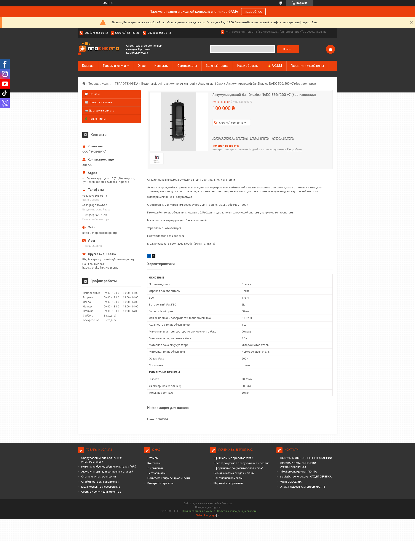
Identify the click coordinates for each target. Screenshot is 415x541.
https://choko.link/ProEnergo (100, 267)
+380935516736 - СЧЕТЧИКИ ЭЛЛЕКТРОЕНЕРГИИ (298, 464)
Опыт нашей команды (228, 478)
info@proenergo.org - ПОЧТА (298, 471)
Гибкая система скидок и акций (234, 473)
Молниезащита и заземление (100, 486)
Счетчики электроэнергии (98, 476)
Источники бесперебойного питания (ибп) (108, 466)
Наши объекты (247, 65)
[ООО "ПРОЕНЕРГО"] (99, 49)
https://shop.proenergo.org (99, 232)
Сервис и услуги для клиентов (101, 491)
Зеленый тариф (217, 65)
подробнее (253, 12)
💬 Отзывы (92, 94)
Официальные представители (233, 458)
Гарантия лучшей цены (307, 65)
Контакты (161, 65)
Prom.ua (227, 503)
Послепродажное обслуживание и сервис (241, 463)
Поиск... (288, 49)
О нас (141, 65)
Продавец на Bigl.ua (207, 507)
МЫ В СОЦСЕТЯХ (291, 481)
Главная (88, 65)
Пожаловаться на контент (199, 511)
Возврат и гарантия (160, 483)
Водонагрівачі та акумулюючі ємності (168, 83)
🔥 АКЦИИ (274, 65)
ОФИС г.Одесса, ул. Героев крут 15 (302, 486)
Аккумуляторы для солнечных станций (107, 471)
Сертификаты (187, 65)
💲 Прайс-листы (95, 118)
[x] (153, 256)
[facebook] (149, 256)
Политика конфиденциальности (168, 478)
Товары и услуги (114, 65)
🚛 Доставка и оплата (99, 110)
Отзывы (152, 458)
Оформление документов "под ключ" (238, 468)
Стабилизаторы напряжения (100, 481)
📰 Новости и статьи (98, 102)
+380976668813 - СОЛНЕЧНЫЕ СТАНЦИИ (306, 458)
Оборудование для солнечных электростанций (101, 459)
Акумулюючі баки (210, 83)
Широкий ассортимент (228, 483)
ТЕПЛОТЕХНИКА (126, 83)
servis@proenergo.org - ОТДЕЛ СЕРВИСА (306, 476)
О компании (155, 468)
